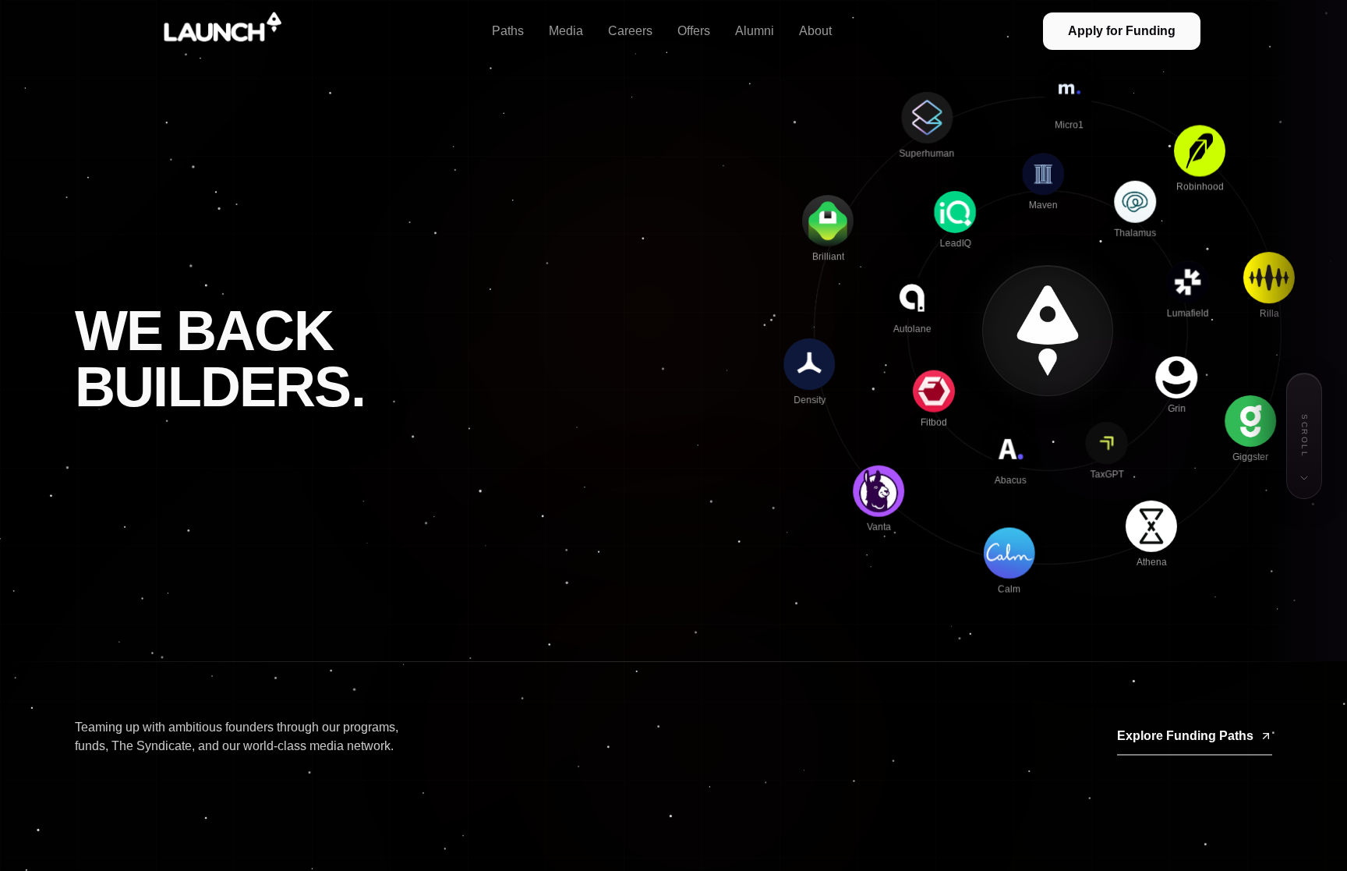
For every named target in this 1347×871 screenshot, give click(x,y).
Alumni (754, 30)
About (815, 30)
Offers (693, 30)
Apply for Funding (1122, 30)
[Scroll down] (1304, 478)
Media (566, 30)
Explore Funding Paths (1185, 735)
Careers (630, 30)
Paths (508, 30)
